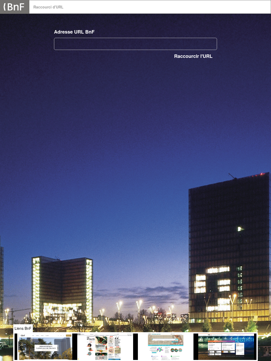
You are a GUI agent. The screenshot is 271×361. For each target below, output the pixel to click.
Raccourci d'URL (48, 7)
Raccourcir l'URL (193, 56)
